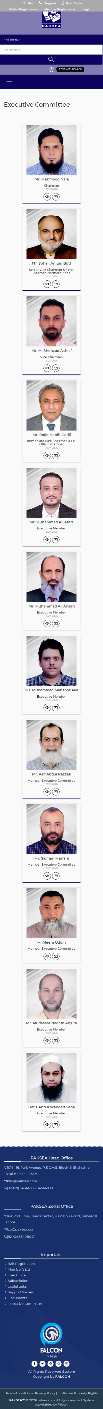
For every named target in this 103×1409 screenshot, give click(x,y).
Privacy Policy (45, 1393)
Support (50, 3)
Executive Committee (26, 1304)
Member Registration (59, 9)
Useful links (17, 1286)
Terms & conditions (19, 1393)
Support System (21, 1292)
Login (86, 9)
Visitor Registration (23, 9)
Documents (17, 1298)
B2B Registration (21, 1264)
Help (30, 3)
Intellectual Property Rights (78, 1393)
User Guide (73, 3)
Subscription (18, 1281)
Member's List (19, 1269)
